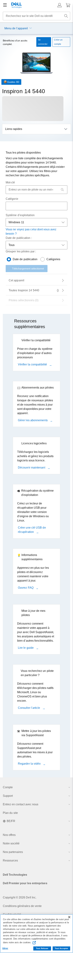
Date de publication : (19, 237)
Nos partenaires (13, 851)
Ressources (10, 860)
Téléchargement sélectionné (28, 268)
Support (8, 795)
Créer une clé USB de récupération (32, 529)
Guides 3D (13, 82)
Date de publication (25, 259)
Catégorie (12, 198)
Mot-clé (10, 182)
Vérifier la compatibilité (33, 364)
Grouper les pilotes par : (21, 251)
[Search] (62, 190)
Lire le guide (26, 647)
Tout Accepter (61, 948)
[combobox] (36, 16)
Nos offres (9, 834)
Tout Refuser (42, 948)
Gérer (5, 948)
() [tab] (34, 290)
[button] (59, 5)
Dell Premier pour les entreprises (25, 883)
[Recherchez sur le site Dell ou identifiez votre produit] (66, 16)
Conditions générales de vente (22, 906)
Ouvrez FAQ (26, 587)
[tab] (36, 280)
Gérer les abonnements (33, 420)
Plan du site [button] (10, 812)
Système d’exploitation (20, 215)
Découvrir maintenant (32, 467)
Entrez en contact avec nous (20, 804)
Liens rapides (13, 128)
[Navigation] (5, 5)
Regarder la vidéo (29, 763)
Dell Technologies (15, 874)
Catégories (53, 259)
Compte (8, 787)
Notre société (11, 843)
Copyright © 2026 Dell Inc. (19, 897)
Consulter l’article (29, 707)
